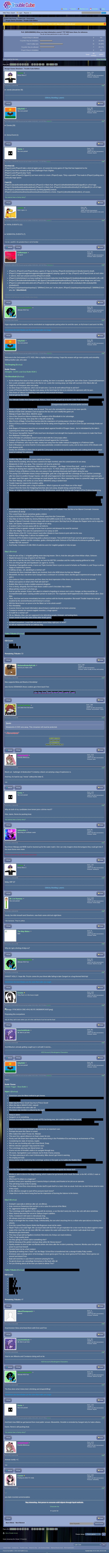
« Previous (13, 64)
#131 (103, 320)
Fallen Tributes (11, 634)
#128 (103, 161)
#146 (103, 1352)
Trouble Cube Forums (10, 18)
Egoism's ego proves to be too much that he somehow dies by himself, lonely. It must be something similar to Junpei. (53, 627)
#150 (103, 1488)
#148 (103, 1417)
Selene (12, 1293)
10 (40, 64)
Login (20, 13)
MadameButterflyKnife (26, 665)
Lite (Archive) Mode (44, 1548)
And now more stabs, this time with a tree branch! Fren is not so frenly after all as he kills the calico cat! (47, 1167)
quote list (55, 1511)
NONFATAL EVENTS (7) (16, 234)
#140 (103, 943)
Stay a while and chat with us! (66, 24)
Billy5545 (21, 109)
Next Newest (20, 1523)
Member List (84, 9)
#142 (103, 1005)
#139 (103, 911)
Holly (11, 645)
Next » (51, 64)
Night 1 (8, 1091)
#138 (103, 877)
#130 (103, 265)
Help (103, 9)
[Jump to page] (56, 64)
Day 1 (7, 551)
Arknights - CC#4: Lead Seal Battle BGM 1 (21, 372)
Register (26, 13)
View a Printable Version (11, 1533)
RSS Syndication (69, 1548)
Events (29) (11, 125)
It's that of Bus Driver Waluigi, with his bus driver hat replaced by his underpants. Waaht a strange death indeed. (52, 1111)
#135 (103, 767)
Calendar (95, 9)
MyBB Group (24, 1550)
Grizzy (11, 1281)
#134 (103, 717)
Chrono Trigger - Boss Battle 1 (16, 1087)
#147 (103, 1384)
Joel (11, 1286)
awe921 (49, 220)
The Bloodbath (11, 377)
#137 (103, 842)
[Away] (24, 993)
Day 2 (7, 1200)
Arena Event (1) (12, 135)
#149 (103, 1455)
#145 (103, 1323)
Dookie (20, 993)
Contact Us (15, 1548)
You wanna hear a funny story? (15, 197)
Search (73, 9)
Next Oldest (10, 1523)
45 (47, 64)
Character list (54, 1506)
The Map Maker (23, 931)
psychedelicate (23, 1030)
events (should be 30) (15, 90)
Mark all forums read (57, 1548)
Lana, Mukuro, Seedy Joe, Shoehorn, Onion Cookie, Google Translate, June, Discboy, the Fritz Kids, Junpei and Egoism (52, 635)
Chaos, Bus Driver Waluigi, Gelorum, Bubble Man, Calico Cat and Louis (52, 1270)
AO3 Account (45, 1052)
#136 (103, 805)
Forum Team (7, 1548)
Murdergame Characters (59, 1052)
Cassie (20, 1476)
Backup (19, 365)
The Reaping (10, 365)
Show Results (101, 59)
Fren (11, 1279)
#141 (103, 972)
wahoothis (21, 830)
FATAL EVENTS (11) (14, 225)
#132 (103, 353)
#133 (103, 677)
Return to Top (33, 1548)
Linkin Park (13, 647)
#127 (103, 121)
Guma (19, 149)
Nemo (11, 1291)
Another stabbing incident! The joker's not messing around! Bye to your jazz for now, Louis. (43, 1172)
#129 (103, 220)
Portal (65, 9)
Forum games (30, 18)
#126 (103, 85)
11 (43, 64)
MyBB (11, 1550)
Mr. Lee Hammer (15, 899)
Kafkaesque (22, 253)
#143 (103, 1042)
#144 (103, 1075)
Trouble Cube (21, 18)
